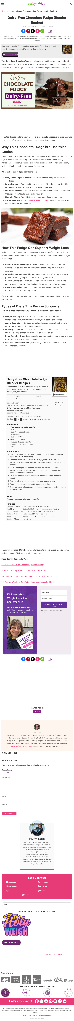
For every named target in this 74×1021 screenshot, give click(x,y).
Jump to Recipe (11, 54)
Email (4, 805)
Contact (55, 1001)
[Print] (42, 31)
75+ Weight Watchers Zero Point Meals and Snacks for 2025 (27, 582)
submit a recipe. (34, 553)
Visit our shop (11, 942)
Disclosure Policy (37, 1006)
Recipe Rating (7, 770)
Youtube (51, 1001)
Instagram (46, 1001)
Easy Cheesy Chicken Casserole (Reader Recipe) (22, 565)
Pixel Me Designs (39, 1018)
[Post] (33, 31)
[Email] (37, 31)
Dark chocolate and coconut (36, 200)
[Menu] (2, 4)
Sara (24, 26)
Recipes (11, 11)
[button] (56, 402)
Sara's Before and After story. (22, 746)
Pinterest (41, 1001)
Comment (50, 26)
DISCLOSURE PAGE (54, 954)
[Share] (23, 31)
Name (4, 796)
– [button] (15, 419)
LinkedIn (64, 1001)
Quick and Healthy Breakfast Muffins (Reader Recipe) (24, 570)
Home (4, 11)
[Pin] (28, 31)
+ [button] (21, 419)
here (49, 847)
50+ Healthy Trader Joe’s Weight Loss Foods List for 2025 (26, 576)
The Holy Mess (37, 4)
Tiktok (60, 1001)
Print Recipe (60, 394)
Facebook (37, 1001)
